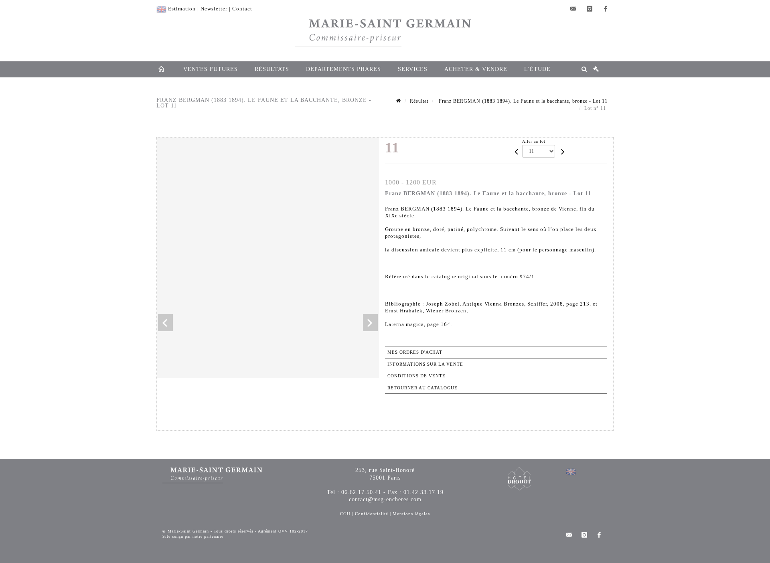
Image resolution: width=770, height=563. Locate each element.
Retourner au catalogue (422, 387)
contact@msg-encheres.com (385, 499)
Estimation (182, 9)
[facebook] (606, 9)
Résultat (419, 101)
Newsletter (214, 9)
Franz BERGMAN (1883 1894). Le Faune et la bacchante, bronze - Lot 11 (522, 101)
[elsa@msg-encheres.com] (573, 9)
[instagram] (590, 9)
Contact (242, 9)
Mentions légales (411, 513)
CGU (345, 513)
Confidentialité (371, 513)
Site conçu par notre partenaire (192, 536)
